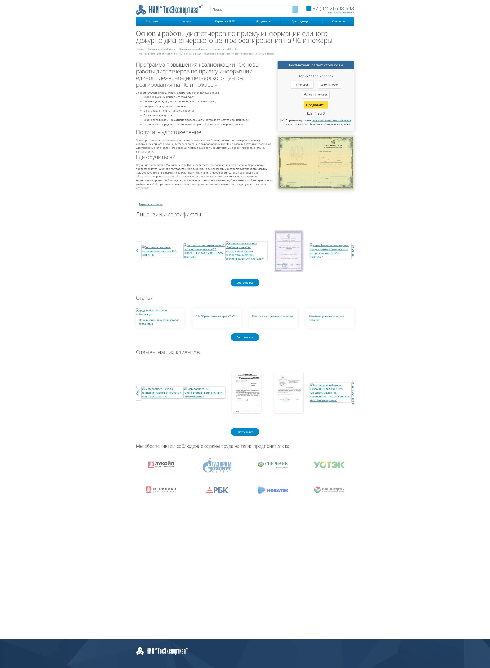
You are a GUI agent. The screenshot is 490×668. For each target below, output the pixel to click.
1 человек (302, 84)
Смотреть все (245, 282)
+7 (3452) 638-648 (332, 8)
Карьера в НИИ (225, 21)
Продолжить (316, 105)
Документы (263, 21)
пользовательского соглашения (331, 120)
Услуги (187, 21)
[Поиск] (295, 9)
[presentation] (137, 249)
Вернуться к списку (151, 204)
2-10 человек (329, 84)
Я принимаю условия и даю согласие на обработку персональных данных (318, 122)
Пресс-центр (300, 21)
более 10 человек (315, 94)
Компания (153, 21)
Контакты (338, 21)
